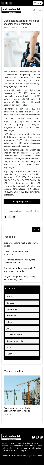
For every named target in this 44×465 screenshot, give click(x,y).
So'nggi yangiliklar (15, 341)
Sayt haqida (17, 460)
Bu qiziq (10, 303)
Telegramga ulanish (22, 201)
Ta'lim (9, 353)
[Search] (34, 10)
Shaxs (37, 211)
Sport (9, 347)
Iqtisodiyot (11, 315)
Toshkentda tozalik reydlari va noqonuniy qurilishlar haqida (17, 409)
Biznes (10, 296)
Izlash (36, 229)
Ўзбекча (37, 3)
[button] (18, 419)
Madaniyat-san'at (14, 334)
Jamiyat (6, 27)
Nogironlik (28, 211)
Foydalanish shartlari (35, 460)
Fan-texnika (12, 309)
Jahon (9, 322)
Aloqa (24, 460)
